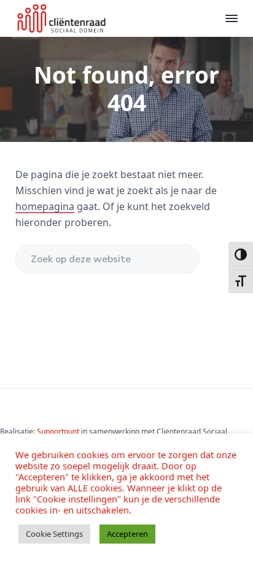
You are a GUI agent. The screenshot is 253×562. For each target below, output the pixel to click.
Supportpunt (59, 431)
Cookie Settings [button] (54, 533)
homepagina (44, 206)
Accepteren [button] (127, 533)
